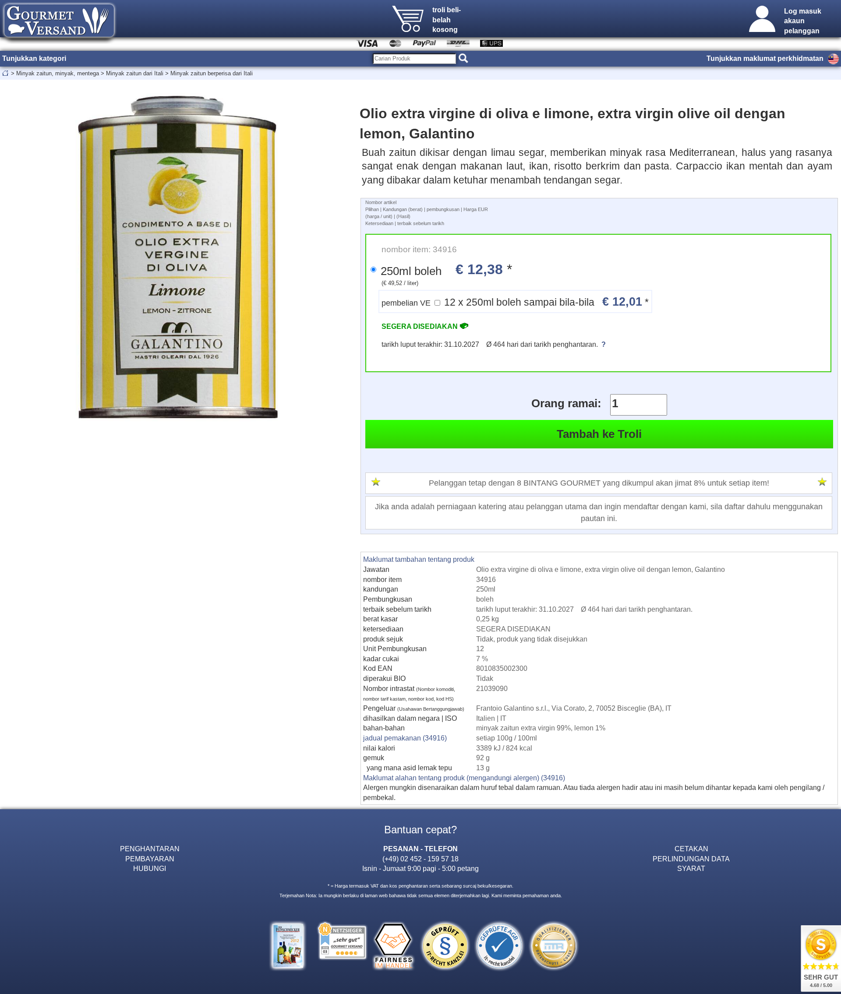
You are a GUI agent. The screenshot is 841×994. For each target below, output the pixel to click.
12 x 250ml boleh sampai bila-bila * (515, 301)
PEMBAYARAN (149, 859)
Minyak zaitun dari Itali (134, 73)
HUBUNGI (149, 868)
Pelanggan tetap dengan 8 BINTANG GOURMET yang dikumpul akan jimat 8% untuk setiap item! (599, 483)
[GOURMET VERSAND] (59, 41)
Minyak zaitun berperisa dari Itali (211, 73)
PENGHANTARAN (150, 849)
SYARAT (691, 868)
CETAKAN (691, 849)
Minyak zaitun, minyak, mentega (57, 73)
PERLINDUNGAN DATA (691, 859)
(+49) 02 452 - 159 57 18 (420, 859)
